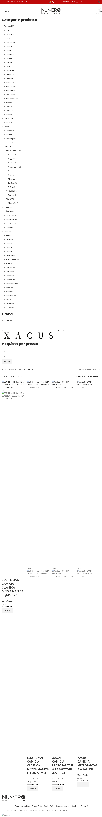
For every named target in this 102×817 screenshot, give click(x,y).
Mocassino (12, 203)
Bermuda (9, 239)
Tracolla (9, 106)
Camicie (11, 155)
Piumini (9, 135)
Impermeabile (11, 283)
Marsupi (9, 82)
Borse (8, 50)
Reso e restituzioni (63, 806)
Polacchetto (11, 219)
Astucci (9, 30)
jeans (10, 175)
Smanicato (10, 304)
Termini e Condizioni (23, 806)
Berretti (11, 195)
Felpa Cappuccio (12, 259)
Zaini (8, 115)
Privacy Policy (37, 806)
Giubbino (11, 171)
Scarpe (6, 207)
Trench (9, 143)
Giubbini (9, 131)
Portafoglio (10, 139)
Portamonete (11, 98)
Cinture (9, 74)
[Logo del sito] (51, 11)
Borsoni (9, 58)
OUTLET (7, 147)
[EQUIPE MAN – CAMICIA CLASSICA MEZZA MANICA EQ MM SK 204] (38, 473)
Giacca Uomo (13, 167)
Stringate (9, 227)
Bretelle (9, 62)
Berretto (9, 46)
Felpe (8, 263)
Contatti (84, 806)
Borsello (9, 54)
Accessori (8, 26)
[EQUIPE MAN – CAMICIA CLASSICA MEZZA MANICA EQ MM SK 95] (13, 384)
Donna (6, 127)
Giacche (9, 267)
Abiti (8, 235)
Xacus (54, 782)
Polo (8, 300)
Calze (8, 66)
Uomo (6, 231)
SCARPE (9, 199)
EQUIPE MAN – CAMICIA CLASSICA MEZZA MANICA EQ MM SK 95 (13, 587)
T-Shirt (11, 187)
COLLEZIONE (9, 118)
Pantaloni (12, 183)
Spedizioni (75, 806)
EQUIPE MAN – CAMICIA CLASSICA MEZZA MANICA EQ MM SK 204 (38, 765)
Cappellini (10, 70)
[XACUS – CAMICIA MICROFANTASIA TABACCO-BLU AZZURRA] (63, 473)
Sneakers (9, 223)
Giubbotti (10, 279)
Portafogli (10, 94)
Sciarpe (9, 102)
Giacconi (9, 271)
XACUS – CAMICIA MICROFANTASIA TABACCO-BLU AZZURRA (63, 765)
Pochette (10, 86)
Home (4, 369)
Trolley (8, 110)
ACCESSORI (11, 191)
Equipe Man (6, 604)
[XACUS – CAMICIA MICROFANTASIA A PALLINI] (88, 473)
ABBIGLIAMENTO (13, 151)
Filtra (7, 362)
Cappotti (11, 159)
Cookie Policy (49, 806)
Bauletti (9, 34)
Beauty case (11, 42)
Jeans (8, 287)
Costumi (11, 163)
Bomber (9, 243)
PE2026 (9, 123)
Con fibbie (10, 211)
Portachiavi (10, 90)
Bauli (8, 38)
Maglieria (11, 179)
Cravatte (9, 78)
